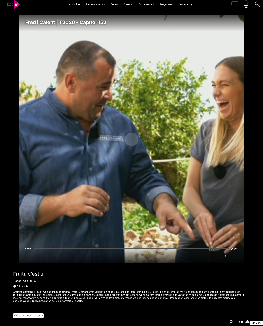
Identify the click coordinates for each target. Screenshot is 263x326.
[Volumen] (28, 256)
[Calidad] (216, 256)
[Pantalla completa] (234, 256)
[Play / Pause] (131, 139)
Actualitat (74, 4)
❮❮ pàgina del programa (28, 315)
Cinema (128, 4)
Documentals (146, 4)
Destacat (183, 4)
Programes (166, 4)
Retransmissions (95, 4)
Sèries (114, 4)
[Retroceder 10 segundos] (115, 139)
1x (225, 255)
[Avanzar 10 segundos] (147, 139)
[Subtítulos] (207, 256)
